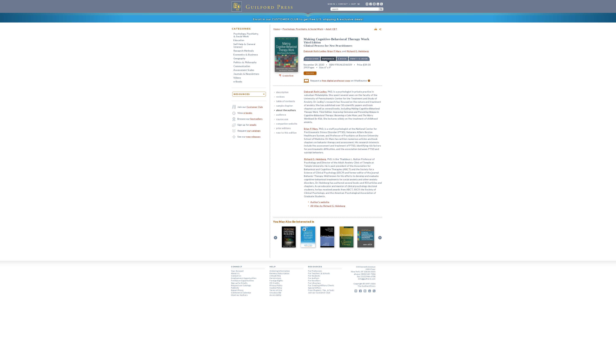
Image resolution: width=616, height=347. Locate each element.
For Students (314, 276)
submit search (381, 9)
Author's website (319, 202)
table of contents (285, 101)
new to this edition (286, 132)
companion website (286, 123)
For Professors (315, 271)
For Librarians (314, 283)
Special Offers (314, 288)
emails (253, 124)
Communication (241, 66)
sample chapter (284, 105)
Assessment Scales (243, 70)
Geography (239, 58)
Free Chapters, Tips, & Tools (321, 290)
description (282, 92)
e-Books (237, 81)
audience (281, 114)
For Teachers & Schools (319, 273)
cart (353, 4)
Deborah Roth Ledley (315, 51)
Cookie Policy (276, 288)
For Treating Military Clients (321, 285)
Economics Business (245, 55)
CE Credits (274, 283)
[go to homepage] (263, 6)
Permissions (275, 278)
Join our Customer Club (319, 292)
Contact (343, 4)
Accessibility (275, 295)
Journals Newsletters (246, 74)
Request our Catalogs (241, 285)
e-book (342, 59)
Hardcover (312, 59)
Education (238, 40)
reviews (280, 96)
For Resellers (314, 280)
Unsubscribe (275, 292)
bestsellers (256, 118)
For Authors (313, 278)
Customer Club (255, 107)
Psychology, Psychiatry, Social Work (246, 35)
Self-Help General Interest (244, 45)
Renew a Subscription (279, 273)
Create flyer (288, 75)
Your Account (237, 271)
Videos (237, 77)
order (310, 73)
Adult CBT (331, 29)
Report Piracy (237, 290)
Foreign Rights (276, 280)
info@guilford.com (367, 279)
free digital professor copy (336, 80)
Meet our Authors (239, 295)
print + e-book (359, 59)
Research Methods (243, 50)
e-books (248, 112)
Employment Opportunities (243, 278)
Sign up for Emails (239, 283)
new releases (253, 136)
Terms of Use (276, 290)
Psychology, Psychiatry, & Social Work (302, 29)
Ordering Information (280, 271)
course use (282, 119)
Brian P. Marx (334, 51)
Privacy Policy (276, 285)
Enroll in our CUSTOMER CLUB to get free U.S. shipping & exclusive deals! (308, 19)
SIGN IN (331, 4)
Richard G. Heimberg (358, 51)
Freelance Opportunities (242, 280)
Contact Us (236, 276)
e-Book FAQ (275, 276)
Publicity (235, 288)
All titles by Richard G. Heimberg (327, 206)
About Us (235, 273)
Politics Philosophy (245, 62)
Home (277, 29)
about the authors (286, 110)
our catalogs (254, 130)
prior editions (283, 128)
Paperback (328, 59)
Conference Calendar (241, 292)
